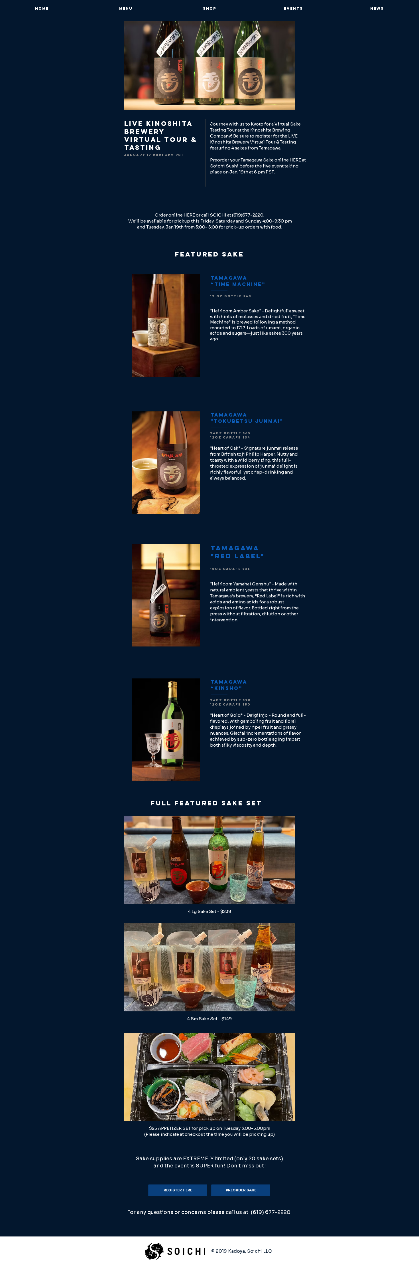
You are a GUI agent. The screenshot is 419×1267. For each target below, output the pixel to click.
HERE (295, 160)
